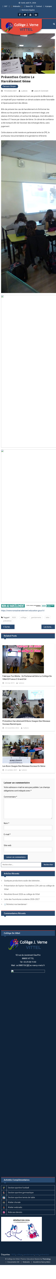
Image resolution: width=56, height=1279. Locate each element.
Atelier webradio (15, 1207)
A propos (48, 6)
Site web (7, 845)
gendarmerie (36, 617)
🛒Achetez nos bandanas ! (15, 904)
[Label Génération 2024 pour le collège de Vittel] (21, 1229)
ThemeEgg (46, 1259)
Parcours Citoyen (9, 86)
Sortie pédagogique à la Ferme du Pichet (10, 627)
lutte (47, 617)
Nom (6, 823)
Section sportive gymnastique (21, 1192)
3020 (14, 617)
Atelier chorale (14, 1202)
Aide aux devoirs (15, 1212)
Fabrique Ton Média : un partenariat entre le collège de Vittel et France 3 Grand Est (27, 677)
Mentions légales (28, 10)
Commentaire (10, 797)
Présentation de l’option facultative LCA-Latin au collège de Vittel (29, 887)
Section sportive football (18, 1188)
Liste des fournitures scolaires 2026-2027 (22, 899)
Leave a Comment (41, 91)
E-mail (7, 834)
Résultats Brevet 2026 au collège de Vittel (22, 894)
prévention (7, 621)
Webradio (26, 1262)
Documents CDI (13, 1262)
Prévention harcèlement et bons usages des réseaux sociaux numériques (26, 722)
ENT (5, 6)
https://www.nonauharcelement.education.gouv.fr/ (23, 611)
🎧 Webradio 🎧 (17, 6)
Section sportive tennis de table (21, 1197)
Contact (39, 6)
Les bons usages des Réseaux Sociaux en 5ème (49, 627)
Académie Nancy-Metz (41, 1262)
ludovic (24, 91)
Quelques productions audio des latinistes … (22, 881)
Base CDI (29, 6)
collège (23, 617)
